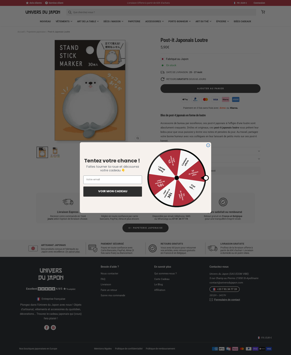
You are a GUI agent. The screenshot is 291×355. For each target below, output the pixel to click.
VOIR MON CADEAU (112, 191)
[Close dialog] (208, 145)
